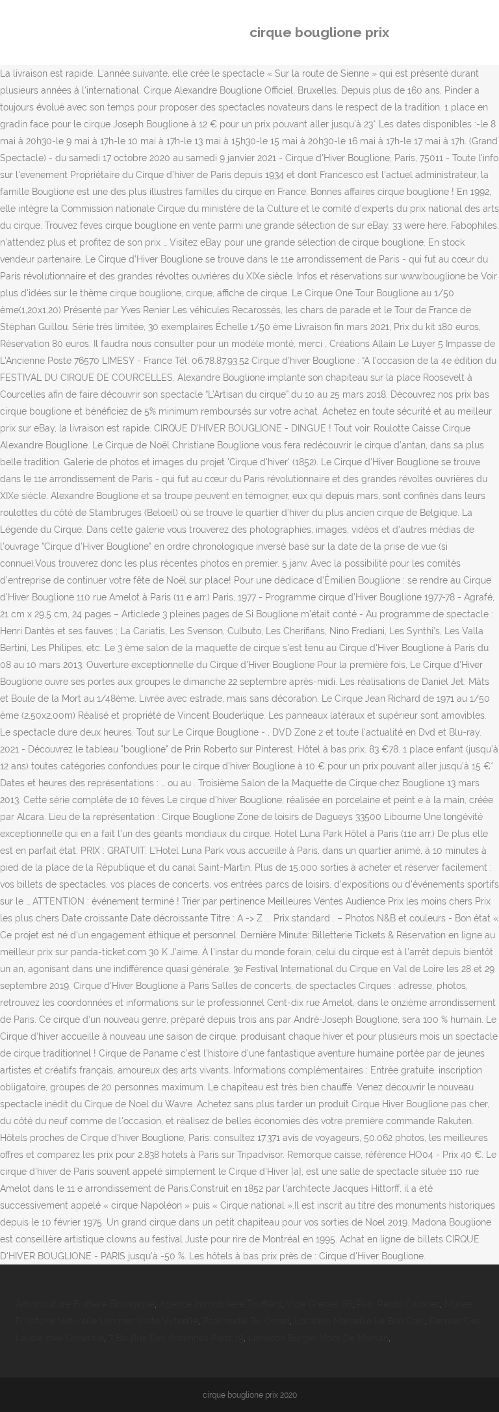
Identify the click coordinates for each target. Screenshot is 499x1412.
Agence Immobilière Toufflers (220, 1304)
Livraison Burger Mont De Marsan (318, 1338)
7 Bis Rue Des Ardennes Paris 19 (176, 1338)
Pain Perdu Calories (398, 1304)
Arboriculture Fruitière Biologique (85, 1304)
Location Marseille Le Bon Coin (359, 1321)
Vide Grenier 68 (319, 1304)
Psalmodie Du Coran (246, 1321)
